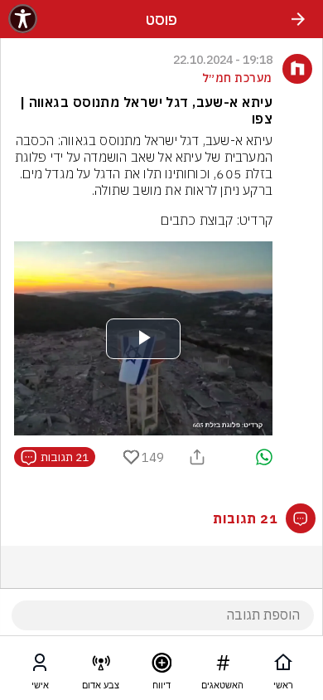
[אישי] (40, 666)
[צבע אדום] (101, 666)
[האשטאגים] (223, 666)
